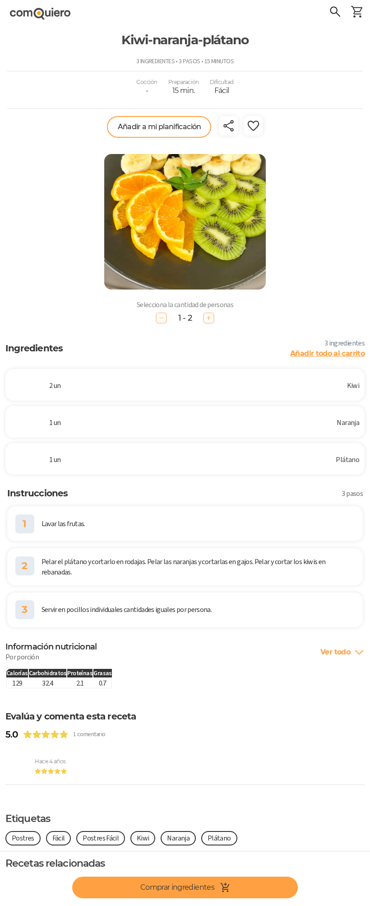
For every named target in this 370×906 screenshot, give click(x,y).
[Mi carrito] (356, 13)
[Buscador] (335, 13)
